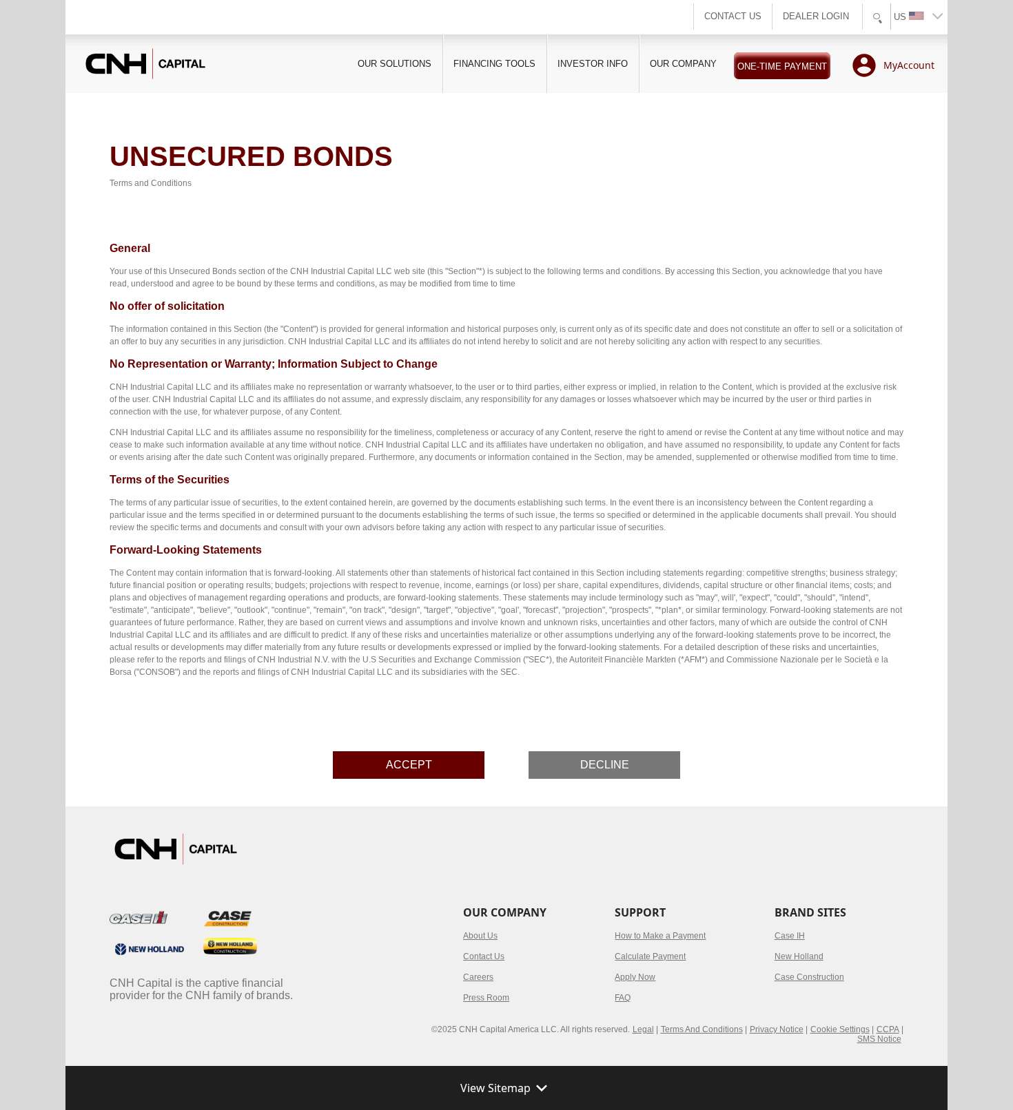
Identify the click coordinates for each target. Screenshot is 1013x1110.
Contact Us (483, 956)
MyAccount (908, 65)
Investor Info (592, 64)
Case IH (790, 936)
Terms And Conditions (702, 1029)
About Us (480, 936)
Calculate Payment (650, 956)
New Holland (799, 956)
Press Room (486, 998)
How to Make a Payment (660, 936)
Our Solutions (394, 64)
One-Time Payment (782, 66)
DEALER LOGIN (816, 16)
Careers (478, 977)
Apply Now (635, 977)
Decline (604, 765)
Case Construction (809, 977)
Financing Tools (494, 64)
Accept (409, 765)
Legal (643, 1029)
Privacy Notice (777, 1029)
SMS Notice (879, 1039)
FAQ (623, 998)
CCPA (888, 1029)
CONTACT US (732, 16)
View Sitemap (495, 1088)
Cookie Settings (840, 1029)
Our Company (683, 64)
